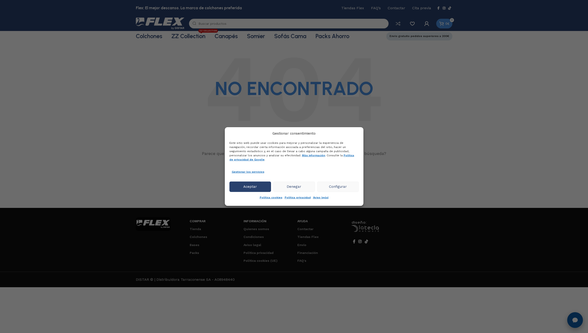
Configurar (338, 187)
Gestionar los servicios (248, 171)
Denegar (294, 187)
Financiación (307, 253)
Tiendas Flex (308, 237)
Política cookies (271, 197)
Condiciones (254, 237)
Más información (313, 155)
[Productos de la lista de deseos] (412, 23)
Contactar (305, 229)
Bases (194, 245)
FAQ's (301, 260)
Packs (194, 253)
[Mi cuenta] (427, 23)
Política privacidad (298, 197)
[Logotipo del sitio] (160, 23)
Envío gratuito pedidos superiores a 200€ (419, 36)
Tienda (195, 229)
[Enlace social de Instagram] (444, 8)
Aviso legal (321, 197)
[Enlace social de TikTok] (449, 8)
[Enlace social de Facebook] (438, 8)
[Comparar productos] (398, 23)
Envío (301, 245)
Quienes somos (256, 229)
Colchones (198, 237)
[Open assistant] (575, 320)
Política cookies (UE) (260, 260)
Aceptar (250, 187)
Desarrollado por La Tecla (367, 227)
